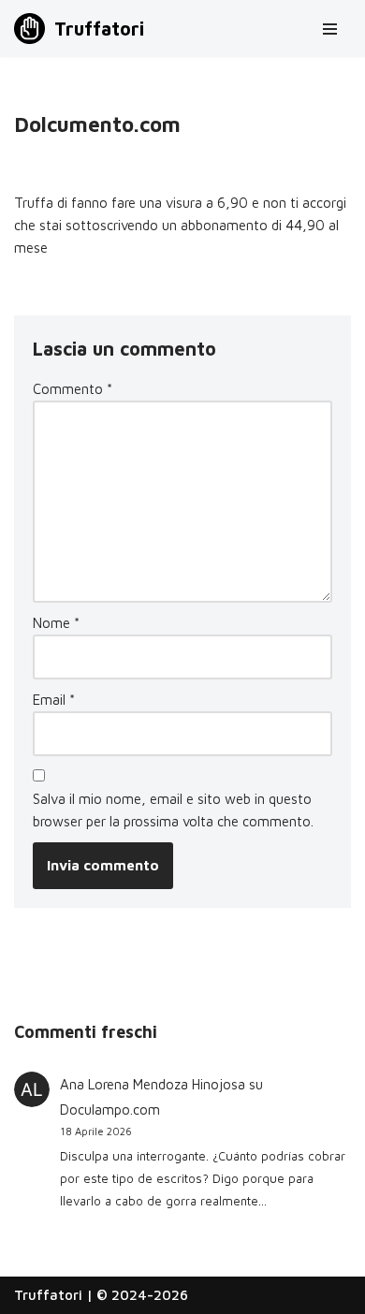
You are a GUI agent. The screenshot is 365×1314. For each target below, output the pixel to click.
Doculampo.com (110, 1109)
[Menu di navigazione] (330, 29)
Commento (72, 389)
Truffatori (48, 1295)
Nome (56, 623)
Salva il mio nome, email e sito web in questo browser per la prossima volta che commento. (173, 810)
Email (54, 700)
